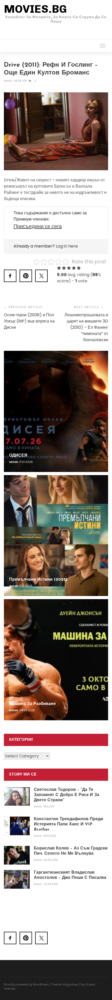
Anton (8, 81)
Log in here (67, 246)
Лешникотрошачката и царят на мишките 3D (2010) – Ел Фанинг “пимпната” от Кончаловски (86, 327)
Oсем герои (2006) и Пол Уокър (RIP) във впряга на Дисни (29, 321)
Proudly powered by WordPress (26, 984)
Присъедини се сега (38, 226)
